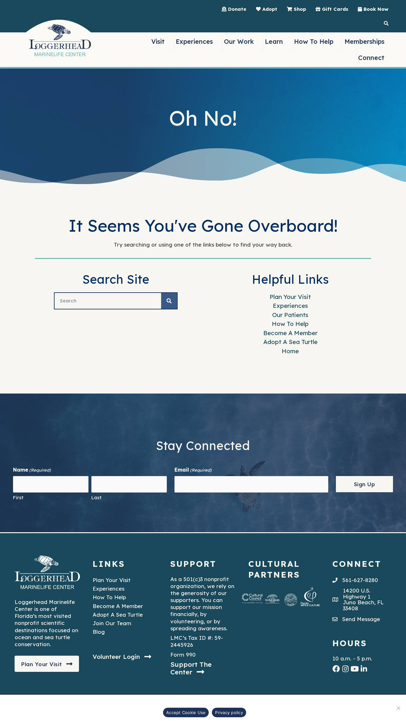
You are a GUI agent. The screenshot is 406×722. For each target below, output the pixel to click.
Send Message (361, 619)
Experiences (290, 305)
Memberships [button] (364, 41)
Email (193, 470)
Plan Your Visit (290, 297)
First (18, 497)
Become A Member (290, 333)
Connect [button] (371, 58)
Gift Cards (334, 9)
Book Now (375, 9)
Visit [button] (158, 41)
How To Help (290, 324)
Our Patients (290, 315)
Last (96, 497)
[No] (398, 708)
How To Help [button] (313, 41)
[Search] (169, 301)
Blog (99, 631)
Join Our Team (112, 623)
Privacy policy (229, 712)
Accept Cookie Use (186, 712)
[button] (47, 664)
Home (290, 351)
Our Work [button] (239, 41)
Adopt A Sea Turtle (290, 342)
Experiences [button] (194, 41)
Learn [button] (274, 41)
